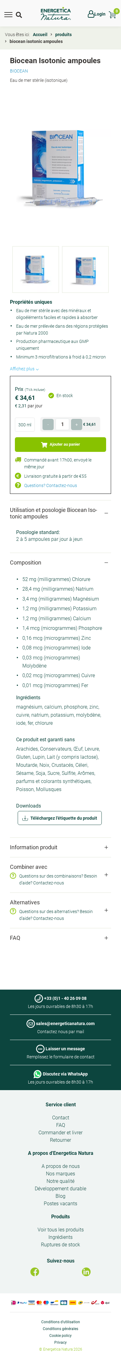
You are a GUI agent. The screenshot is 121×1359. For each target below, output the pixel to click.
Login (99, 14)
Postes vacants (60, 1204)
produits (63, 34)
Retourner (60, 1140)
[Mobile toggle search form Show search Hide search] (20, 14)
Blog (60, 1196)
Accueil (40, 34)
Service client (61, 1105)
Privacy (60, 1342)
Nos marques (60, 1174)
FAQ (60, 1125)
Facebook (34, 1272)
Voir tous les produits (61, 1230)
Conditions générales (60, 1329)
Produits (60, 1217)
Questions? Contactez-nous (50, 485)
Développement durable (60, 1189)
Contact (60, 1118)
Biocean (19, 70)
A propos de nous (61, 1166)
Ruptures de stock (60, 1245)
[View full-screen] (60, 168)
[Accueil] (55, 14)
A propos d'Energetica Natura (60, 1153)
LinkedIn (86, 1272)
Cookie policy (60, 1335)
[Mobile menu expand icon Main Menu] (8, 14)
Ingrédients (60, 1237)
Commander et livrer (60, 1133)
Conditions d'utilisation (60, 1322)
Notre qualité (60, 1181)
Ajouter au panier (64, 444)
